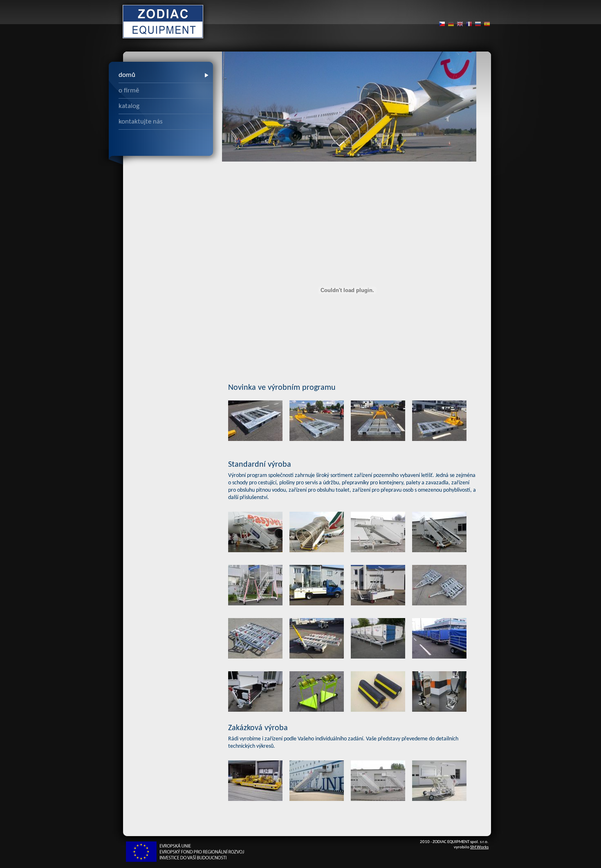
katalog (129, 106)
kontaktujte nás (141, 121)
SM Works (479, 847)
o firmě (129, 90)
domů (127, 75)
